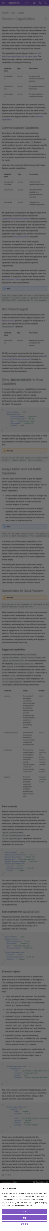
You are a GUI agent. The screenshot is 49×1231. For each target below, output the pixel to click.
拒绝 (24, 1218)
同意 (24, 1211)
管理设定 (24, 1224)
